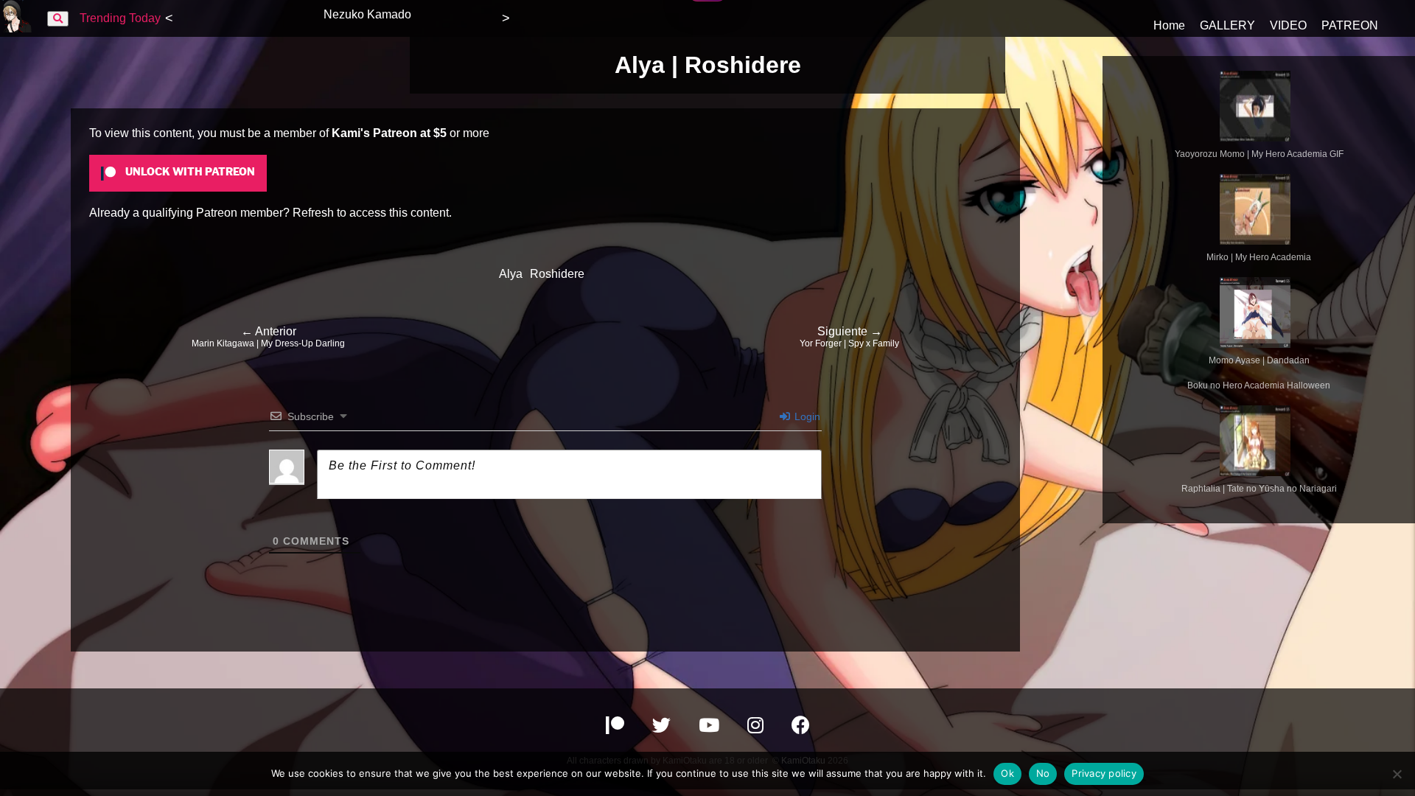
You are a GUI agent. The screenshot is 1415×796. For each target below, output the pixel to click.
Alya (511, 274)
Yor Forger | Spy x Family (849, 337)
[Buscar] (58, 19)
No (1043, 773)
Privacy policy (1104, 773)
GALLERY (1227, 25)
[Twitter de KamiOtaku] (663, 728)
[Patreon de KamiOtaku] (616, 728)
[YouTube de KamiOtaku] (710, 728)
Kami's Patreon (374, 133)
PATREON (1349, 25)
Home (1169, 25)
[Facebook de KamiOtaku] (800, 728)
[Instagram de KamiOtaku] (757, 728)
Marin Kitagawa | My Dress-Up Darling (268, 337)
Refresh (313, 212)
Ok (1007, 773)
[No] (1396, 774)
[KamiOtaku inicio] (16, 28)
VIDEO (1288, 25)
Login (806, 416)
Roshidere (557, 274)
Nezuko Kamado (367, 14)
